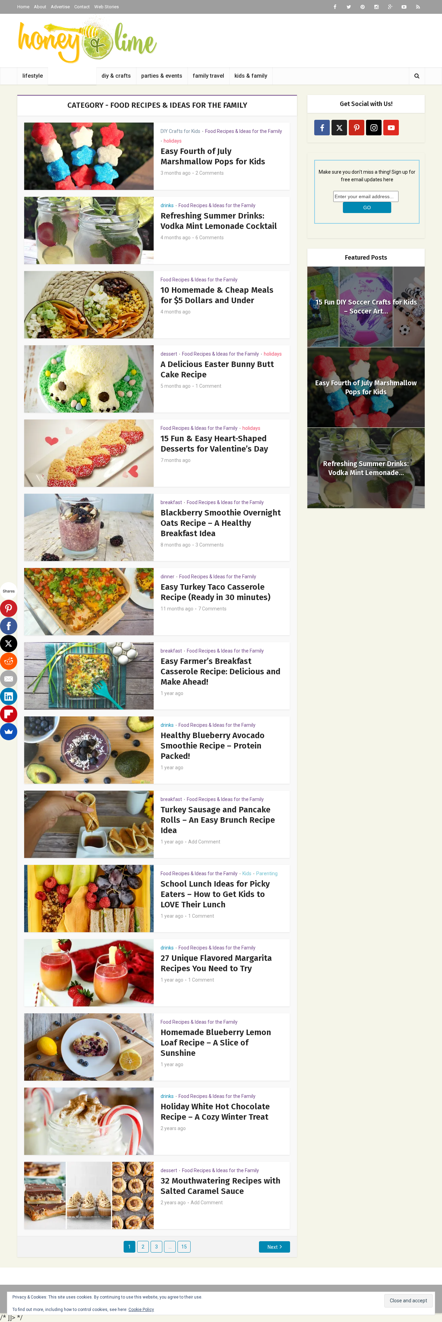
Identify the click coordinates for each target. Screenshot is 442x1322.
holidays (173, 141)
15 (184, 1246)
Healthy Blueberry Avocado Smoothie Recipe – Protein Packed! (213, 746)
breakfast (171, 502)
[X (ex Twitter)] (339, 127)
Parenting (267, 873)
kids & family (250, 76)
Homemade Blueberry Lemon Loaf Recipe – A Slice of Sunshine (216, 1042)
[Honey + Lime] (87, 39)
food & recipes (72, 76)
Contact (82, 6)
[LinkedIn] (8, 696)
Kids (246, 873)
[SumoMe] (8, 731)
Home (23, 6)
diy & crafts (116, 76)
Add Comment (204, 842)
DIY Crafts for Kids (180, 131)
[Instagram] (374, 127)
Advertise (60, 6)
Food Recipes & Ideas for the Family (243, 131)
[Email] (8, 678)
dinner (167, 576)
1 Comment (208, 386)
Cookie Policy (141, 1309)
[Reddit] (8, 661)
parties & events (161, 76)
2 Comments (209, 173)
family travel (208, 76)
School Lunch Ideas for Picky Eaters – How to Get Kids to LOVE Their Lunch (215, 894)
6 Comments (209, 237)
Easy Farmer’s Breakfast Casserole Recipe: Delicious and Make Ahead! (220, 671)
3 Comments (209, 545)
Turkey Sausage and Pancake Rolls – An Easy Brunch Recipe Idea (218, 820)
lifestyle (32, 76)
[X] (8, 643)
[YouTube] (391, 127)
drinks (167, 205)
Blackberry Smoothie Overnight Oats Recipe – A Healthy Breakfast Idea (221, 523)
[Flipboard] (8, 714)
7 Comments (212, 608)
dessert (169, 354)
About (40, 6)
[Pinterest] (356, 127)
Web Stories (106, 6)
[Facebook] (322, 127)
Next (273, 1247)
